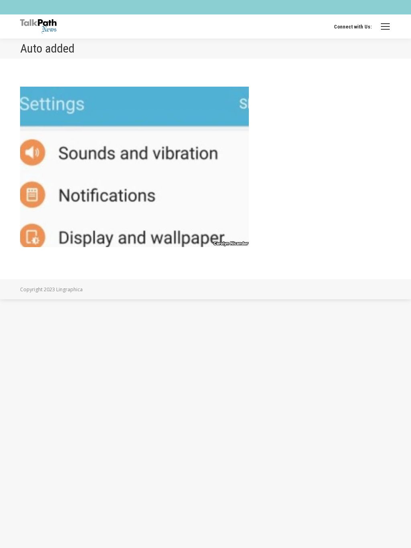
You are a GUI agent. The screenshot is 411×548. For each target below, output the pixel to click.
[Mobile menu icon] (385, 26)
